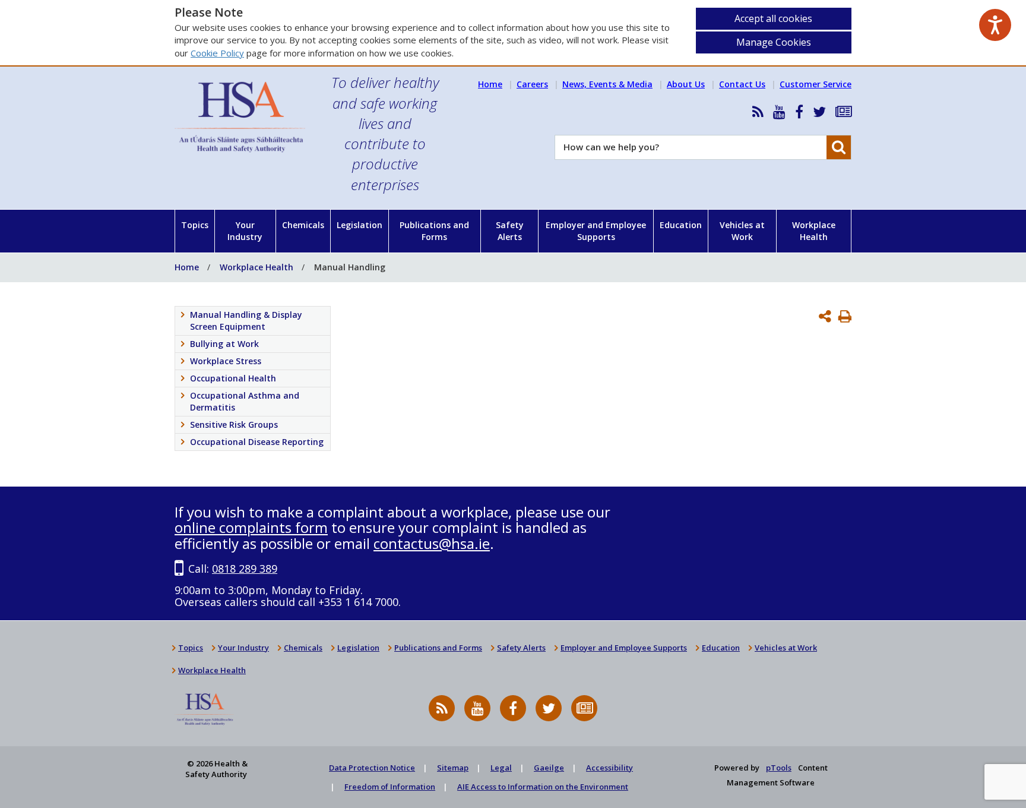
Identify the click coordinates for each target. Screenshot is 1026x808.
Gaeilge (549, 767)
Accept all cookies (773, 18)
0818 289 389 (244, 568)
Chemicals (303, 225)
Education (681, 225)
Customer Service (815, 84)
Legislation (359, 225)
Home (490, 84)
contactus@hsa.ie (431, 543)
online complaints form (251, 527)
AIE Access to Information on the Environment (542, 786)
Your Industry (244, 230)
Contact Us (742, 84)
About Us (686, 84)
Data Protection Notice (372, 767)
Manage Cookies (773, 42)
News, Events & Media (607, 84)
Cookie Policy (217, 53)
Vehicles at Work (742, 230)
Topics (194, 225)
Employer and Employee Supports (596, 230)
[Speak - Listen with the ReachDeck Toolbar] (995, 25)
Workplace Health (813, 230)
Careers (532, 84)
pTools (778, 767)
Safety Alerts (510, 230)
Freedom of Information (389, 786)
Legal (501, 767)
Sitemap (452, 767)
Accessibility (609, 767)
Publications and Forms (434, 230)
